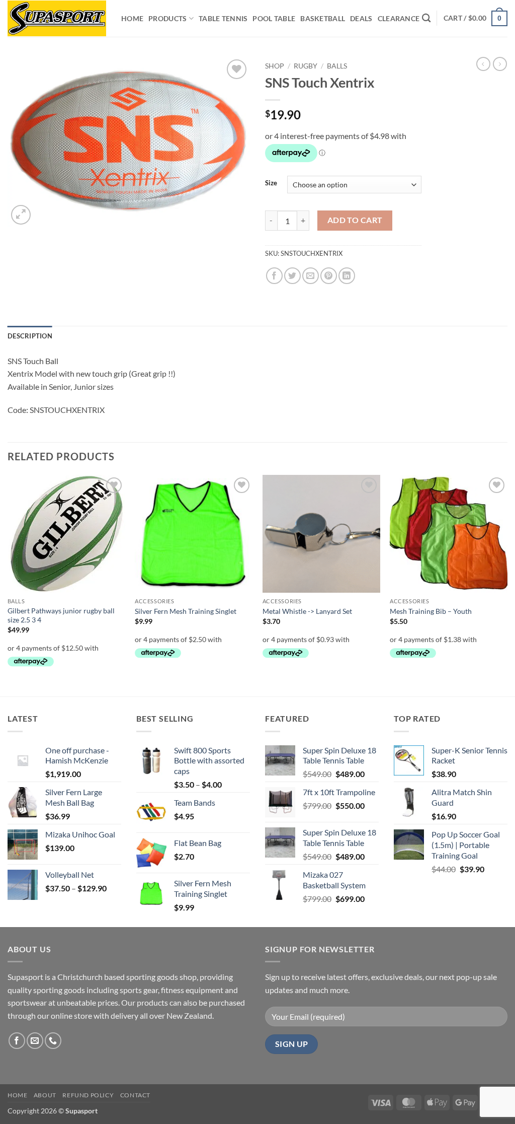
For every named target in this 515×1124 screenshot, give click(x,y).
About (45, 1095)
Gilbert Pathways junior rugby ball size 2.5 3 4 (61, 615)
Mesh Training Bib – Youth (431, 611)
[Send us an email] (35, 1040)
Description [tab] (30, 336)
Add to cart (355, 220)
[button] (475, 18)
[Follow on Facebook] (17, 1040)
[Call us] (53, 1040)
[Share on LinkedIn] (346, 275)
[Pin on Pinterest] (328, 275)
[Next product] (483, 64)
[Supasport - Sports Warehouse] (57, 18)
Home (132, 18)
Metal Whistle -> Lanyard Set (307, 611)
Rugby (305, 66)
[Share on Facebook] (274, 275)
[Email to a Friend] (310, 275)
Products (167, 18)
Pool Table (273, 18)
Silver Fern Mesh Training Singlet (185, 611)
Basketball (322, 18)
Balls (337, 66)
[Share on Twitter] (292, 275)
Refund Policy (88, 1095)
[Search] (426, 18)
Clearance (399, 18)
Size (271, 183)
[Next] (506, 585)
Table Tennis (223, 18)
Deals (361, 18)
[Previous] (8, 585)
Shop (274, 66)
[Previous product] (500, 64)
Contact (135, 1095)
